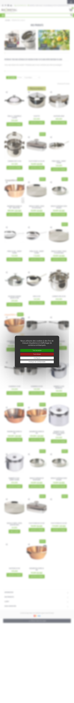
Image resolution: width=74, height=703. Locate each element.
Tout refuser (37, 354)
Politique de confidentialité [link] (37, 362)
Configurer (37, 358)
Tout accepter (37, 350)
